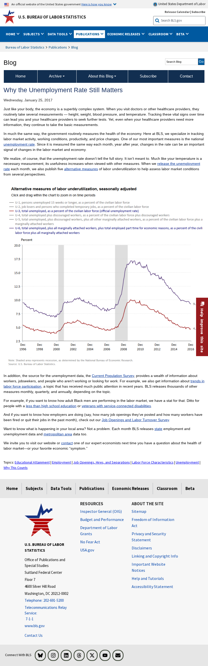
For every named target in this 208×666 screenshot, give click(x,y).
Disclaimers (142, 547)
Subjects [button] (32, 34)
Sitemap (139, 511)
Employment (61, 462)
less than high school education (51, 406)
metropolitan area (58, 434)
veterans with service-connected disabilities (116, 406)
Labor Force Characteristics (153, 462)
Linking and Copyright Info (155, 556)
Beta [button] (180, 34)
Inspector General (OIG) (101, 511)
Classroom (167, 488)
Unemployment (187, 462)
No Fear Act (90, 541)
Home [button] (11, 34)
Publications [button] (88, 34)
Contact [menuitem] (186, 76)
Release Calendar (177, 12)
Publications (58, 47)
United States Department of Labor (181, 4)
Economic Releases (130, 488)
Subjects (34, 488)
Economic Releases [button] (124, 34)
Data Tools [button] (58, 34)
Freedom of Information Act (153, 522)
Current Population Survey (113, 376)
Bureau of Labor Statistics (25, 47)
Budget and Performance (102, 519)
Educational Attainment (32, 462)
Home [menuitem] (20, 76)
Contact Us (34, 635)
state (158, 429)
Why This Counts (16, 467)
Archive (55, 76)
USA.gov (87, 549)
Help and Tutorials (148, 578)
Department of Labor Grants (98, 530)
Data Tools (61, 488)
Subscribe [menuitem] (148, 76)
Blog (74, 47)
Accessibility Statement (152, 586)
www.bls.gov (35, 625)
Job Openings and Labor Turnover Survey (135, 420)
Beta (190, 488)
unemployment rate (19, 144)
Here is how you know (96, 4)
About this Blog (100, 76)
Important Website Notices (148, 567)
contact (67, 443)
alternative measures (81, 169)
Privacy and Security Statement (149, 536)
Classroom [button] (158, 34)
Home (12, 488)
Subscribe (198, 12)
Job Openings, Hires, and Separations (101, 462)
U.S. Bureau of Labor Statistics (52, 17)
